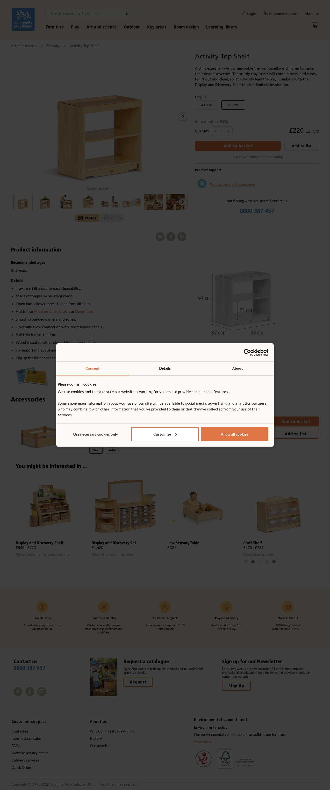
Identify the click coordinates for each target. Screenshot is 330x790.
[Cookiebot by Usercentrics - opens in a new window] (247, 352)
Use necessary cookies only (95, 434)
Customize (162, 434)
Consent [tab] (93, 368)
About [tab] (237, 368)
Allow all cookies (234, 434)
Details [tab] (165, 368)
